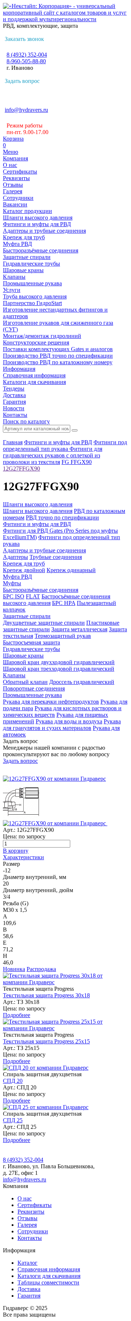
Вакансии (15, 204)
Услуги (11, 290)
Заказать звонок (24, 39)
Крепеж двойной (24, 570)
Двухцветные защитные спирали (44, 623)
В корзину (15, 851)
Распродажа (41, 969)
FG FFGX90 (76, 462)
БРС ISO (13, 596)
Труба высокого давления (35, 296)
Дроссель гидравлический (81, 682)
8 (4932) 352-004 (27, 55)
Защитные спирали (27, 257)
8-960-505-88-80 (26, 61)
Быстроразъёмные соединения (40, 250)
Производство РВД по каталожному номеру (57, 362)
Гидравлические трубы (31, 263)
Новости (13, 408)
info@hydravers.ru (26, 110)
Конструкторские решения (36, 342)
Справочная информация (34, 375)
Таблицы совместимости (48, 1282)
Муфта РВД (17, 244)
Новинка (14, 969)
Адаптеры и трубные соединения (44, 231)
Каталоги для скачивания (34, 382)
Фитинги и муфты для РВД (37, 224)
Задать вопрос (22, 81)
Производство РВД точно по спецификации (58, 356)
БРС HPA (63, 603)
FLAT (33, 596)
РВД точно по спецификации (62, 517)
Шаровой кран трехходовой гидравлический (58, 669)
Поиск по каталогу (26, 421)
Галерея (12, 191)
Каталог (27, 1263)
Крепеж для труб (24, 237)
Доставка (14, 395)
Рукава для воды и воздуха (69, 721)
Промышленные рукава (32, 283)
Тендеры (13, 388)
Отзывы (13, 185)
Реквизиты (16, 178)
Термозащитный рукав (63, 636)
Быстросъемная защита (31, 642)
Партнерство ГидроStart (32, 303)
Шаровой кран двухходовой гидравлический (59, 662)
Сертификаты (20, 171)
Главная (13, 442)
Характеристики (23, 857)
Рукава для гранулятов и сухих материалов (62, 724)
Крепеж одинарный (71, 570)
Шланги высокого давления (37, 217)
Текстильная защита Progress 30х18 (46, 995)
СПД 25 (13, 1120)
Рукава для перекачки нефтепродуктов (51, 701)
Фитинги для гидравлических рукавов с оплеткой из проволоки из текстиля (52, 455)
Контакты (15, 415)
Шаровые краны (23, 270)
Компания (15, 158)
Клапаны (14, 277)
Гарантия (14, 402)
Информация (19, 369)
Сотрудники (18, 198)
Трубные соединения (55, 557)
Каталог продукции (27, 211)
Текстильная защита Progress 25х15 (46, 1041)
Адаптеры (15, 557)
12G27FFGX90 (21, 468)
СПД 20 (13, 1081)
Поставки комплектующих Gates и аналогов (58, 349)
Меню (10, 152)
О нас (10, 165)
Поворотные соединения (34, 688)
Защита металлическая (79, 629)
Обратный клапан (25, 682)
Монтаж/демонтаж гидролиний (42, 336)
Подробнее (16, 1015)
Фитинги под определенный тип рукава (65, 445)
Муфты (12, 583)
